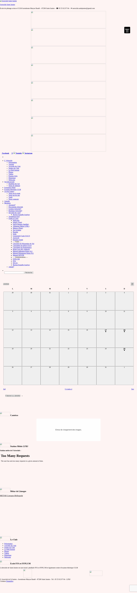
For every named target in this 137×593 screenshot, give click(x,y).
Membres (7, 203)
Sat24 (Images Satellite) (21, 224)
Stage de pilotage (14, 186)
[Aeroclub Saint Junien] (5, 157)
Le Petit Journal (14, 170)
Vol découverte (9, 182)
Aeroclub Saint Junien (7, 4)
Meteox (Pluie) (18, 228)
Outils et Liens (13, 218)
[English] (128, 153)
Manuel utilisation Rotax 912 (22, 251)
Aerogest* (12, 205)
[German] (133, 153)
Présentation (13, 162)
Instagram (28, 153)
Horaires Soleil (18, 240)
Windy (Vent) (17, 222)
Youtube (18, 153)
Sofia (14, 234)
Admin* (11, 267)
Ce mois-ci (68, 389)
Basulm (15, 232)
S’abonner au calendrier (13, 396)
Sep (132, 389)
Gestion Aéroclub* (15, 209)
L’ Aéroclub (8, 160)
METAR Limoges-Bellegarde (11, 496)
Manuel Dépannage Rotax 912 (23, 253)
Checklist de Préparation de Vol (23, 244)
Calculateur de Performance (22, 247)
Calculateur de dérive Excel (22, 245)
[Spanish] (131, 153)
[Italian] (136, 153)
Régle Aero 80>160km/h (21, 249)
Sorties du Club (14, 168)
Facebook (5, 153)
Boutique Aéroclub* (15, 211)
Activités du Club (14, 166)
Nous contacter (14, 199)
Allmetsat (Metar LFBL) (21, 226)
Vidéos (11, 174)
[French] (125, 153)
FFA (14, 261)
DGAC (15, 263)
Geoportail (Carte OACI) (21, 236)
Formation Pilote (10, 188)
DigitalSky (9, 581)
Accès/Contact (9, 191)
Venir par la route (14, 193)
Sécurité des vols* (15, 213)
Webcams (12, 180)
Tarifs (10, 197)
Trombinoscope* (14, 216)
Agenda (11, 164)
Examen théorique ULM (12, 189)
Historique (12, 178)
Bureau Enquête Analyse (21, 215)
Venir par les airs (14, 195)
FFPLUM (16, 259)
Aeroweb (16, 238)
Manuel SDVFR (18, 255)
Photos (11, 172)
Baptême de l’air (14, 184)
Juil (4, 389)
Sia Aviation (17, 230)
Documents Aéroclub (16, 207)
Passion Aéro (13, 176)
